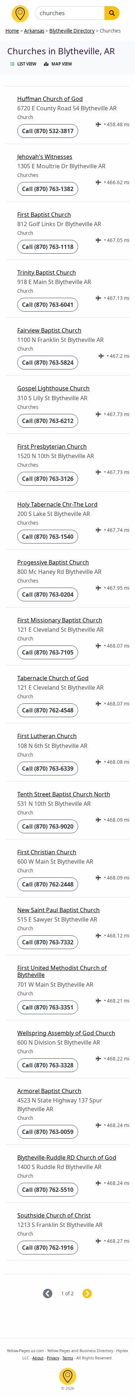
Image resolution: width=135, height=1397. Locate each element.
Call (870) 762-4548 (47, 710)
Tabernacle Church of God (53, 678)
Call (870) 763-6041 (47, 305)
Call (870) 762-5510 (47, 1190)
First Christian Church (46, 852)
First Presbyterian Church (52, 446)
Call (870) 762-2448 (47, 884)
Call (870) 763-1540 (47, 537)
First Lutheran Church (47, 736)
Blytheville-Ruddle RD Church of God (66, 1157)
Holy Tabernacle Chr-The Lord (57, 504)
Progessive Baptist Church (53, 562)
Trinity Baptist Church (46, 272)
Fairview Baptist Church (49, 330)
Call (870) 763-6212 (47, 421)
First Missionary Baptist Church (59, 620)
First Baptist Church (44, 215)
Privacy (53, 1357)
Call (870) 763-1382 (47, 189)
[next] (95, 1294)
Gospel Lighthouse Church (53, 388)
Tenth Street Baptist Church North (63, 794)
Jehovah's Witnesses (44, 157)
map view (61, 64)
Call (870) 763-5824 (47, 363)
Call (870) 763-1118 (47, 247)
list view (26, 64)
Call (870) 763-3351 (47, 1007)
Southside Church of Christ (54, 1215)
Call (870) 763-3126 (47, 479)
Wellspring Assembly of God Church (66, 1033)
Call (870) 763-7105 (47, 652)
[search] (112, 13)
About (38, 1357)
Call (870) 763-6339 (47, 768)
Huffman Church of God (50, 99)
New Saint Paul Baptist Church (58, 910)
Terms (67, 1357)
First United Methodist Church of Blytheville (62, 971)
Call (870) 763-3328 (47, 1065)
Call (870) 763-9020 (47, 826)
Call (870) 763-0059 (47, 1132)
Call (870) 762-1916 (47, 1248)
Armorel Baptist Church (49, 1091)
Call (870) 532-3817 (47, 131)
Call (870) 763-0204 (47, 594)
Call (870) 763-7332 (47, 942)
